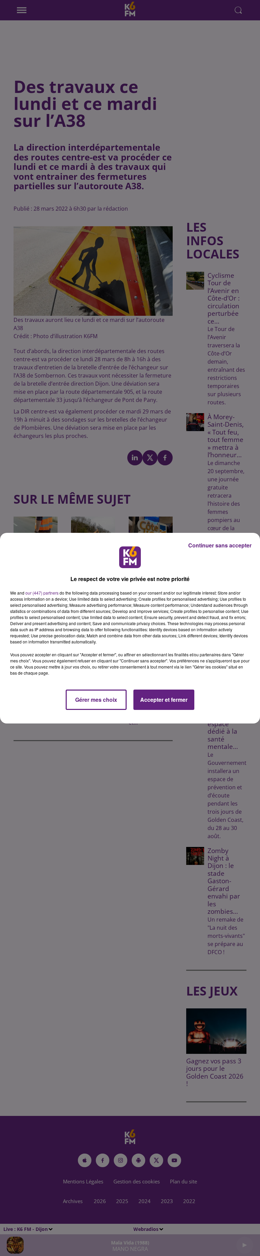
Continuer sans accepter (220, 545)
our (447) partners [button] (42, 593)
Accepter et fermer (164, 699)
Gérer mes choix (96, 699)
